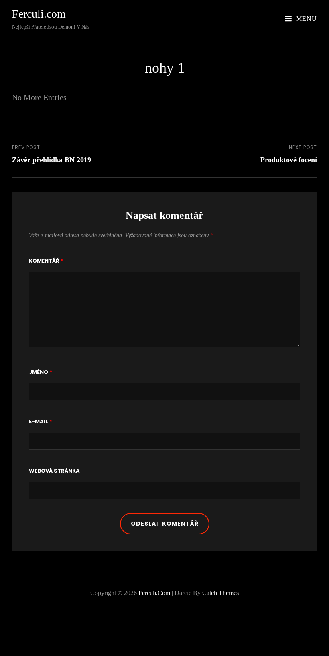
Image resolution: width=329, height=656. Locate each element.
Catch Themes (220, 592)
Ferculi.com (39, 14)
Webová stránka (54, 471)
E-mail (40, 421)
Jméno (40, 372)
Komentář (46, 261)
